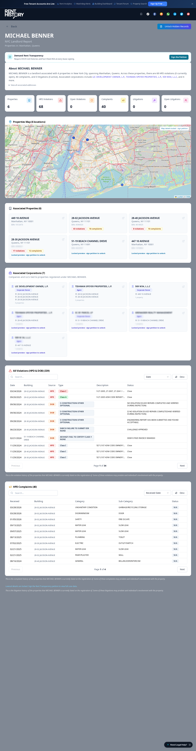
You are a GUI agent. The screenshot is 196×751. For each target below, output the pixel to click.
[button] (178, 745)
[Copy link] (148, 14)
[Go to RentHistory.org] (14, 14)
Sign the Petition (179, 57)
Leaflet (180, 196)
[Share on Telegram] (175, 14)
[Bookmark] (141, 14)
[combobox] (157, 377)
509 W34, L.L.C (170, 76)
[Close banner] (192, 4)
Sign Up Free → (158, 3)
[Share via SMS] (161, 14)
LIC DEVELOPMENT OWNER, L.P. (108, 76)
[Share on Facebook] (154, 14)
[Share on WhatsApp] (168, 14)
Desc (182, 376)
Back (14, 26)
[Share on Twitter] (181, 14)
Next (182, 465)
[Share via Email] (188, 14)
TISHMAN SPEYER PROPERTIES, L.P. (143, 76)
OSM (188, 196)
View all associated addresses (23, 85)
